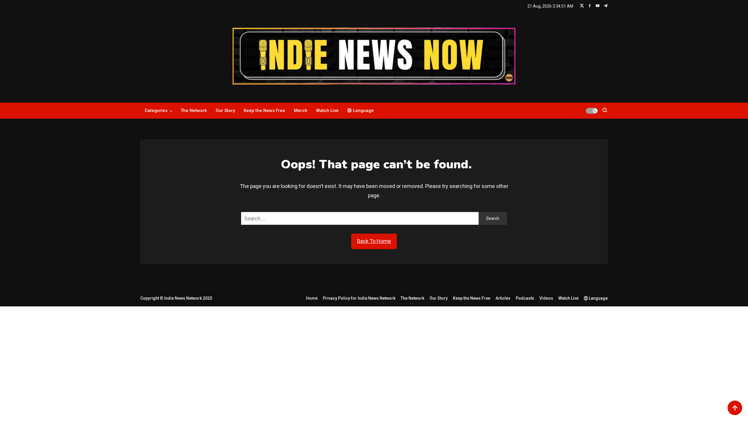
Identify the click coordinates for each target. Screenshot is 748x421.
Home (312, 298)
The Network (194, 110)
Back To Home (374, 241)
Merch (300, 110)
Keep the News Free (264, 110)
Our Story (225, 110)
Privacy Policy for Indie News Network (359, 298)
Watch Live (327, 110)
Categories (156, 110)
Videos (546, 298)
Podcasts (525, 298)
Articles (503, 298)
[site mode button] (592, 111)
